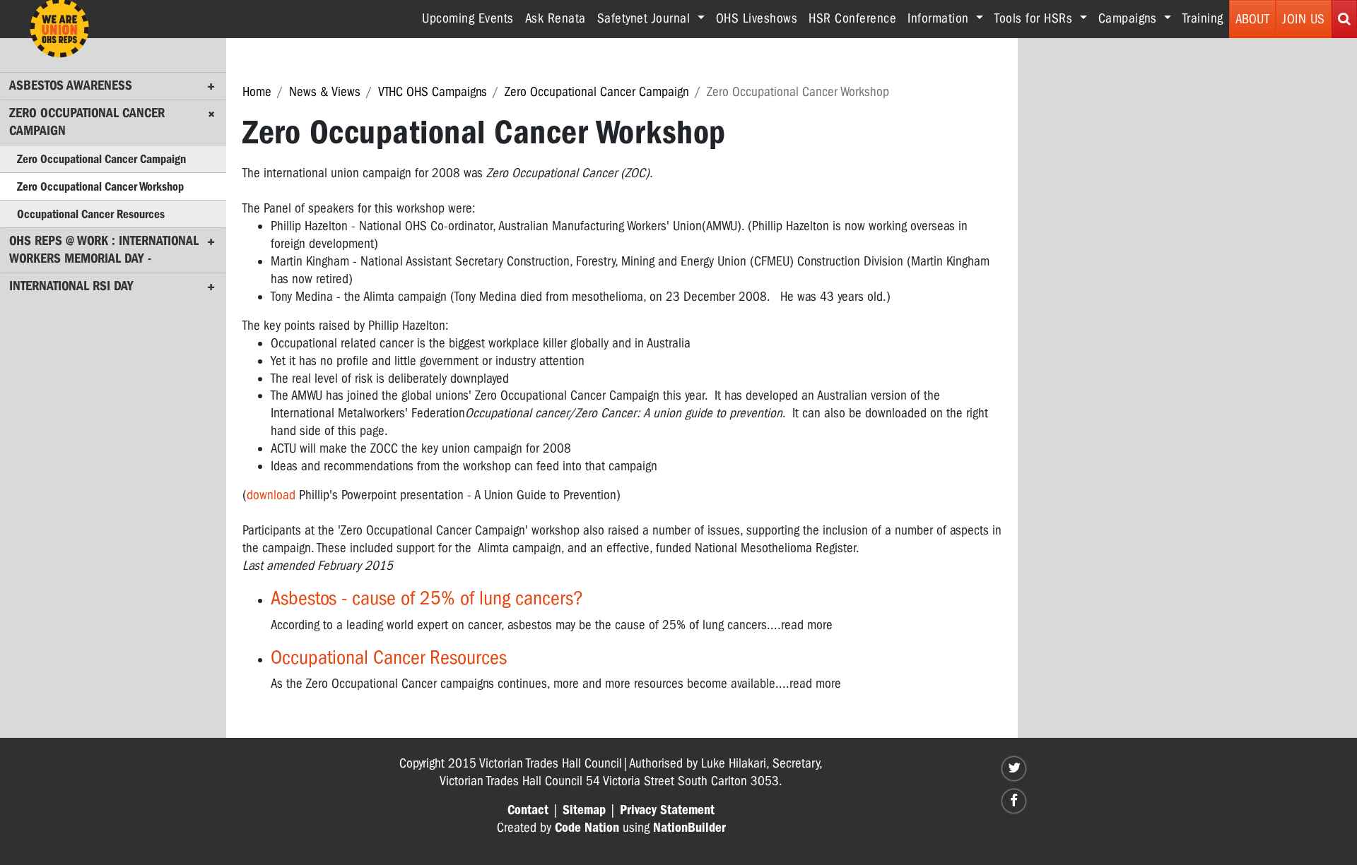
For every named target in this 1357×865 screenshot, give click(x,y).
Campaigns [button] (1129, 18)
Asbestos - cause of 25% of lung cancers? (427, 597)
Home (256, 92)
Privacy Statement (667, 810)
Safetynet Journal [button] (645, 18)
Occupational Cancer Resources (389, 657)
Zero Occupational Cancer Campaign (597, 92)
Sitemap (584, 810)
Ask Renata (555, 18)
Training (1202, 18)
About (1252, 19)
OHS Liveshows (757, 18)
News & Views (324, 92)
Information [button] (940, 18)
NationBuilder (689, 827)
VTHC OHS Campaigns (432, 92)
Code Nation (587, 827)
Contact (527, 810)
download (271, 495)
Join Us (1303, 19)
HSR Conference (852, 18)
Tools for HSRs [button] (1035, 18)
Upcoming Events (468, 18)
